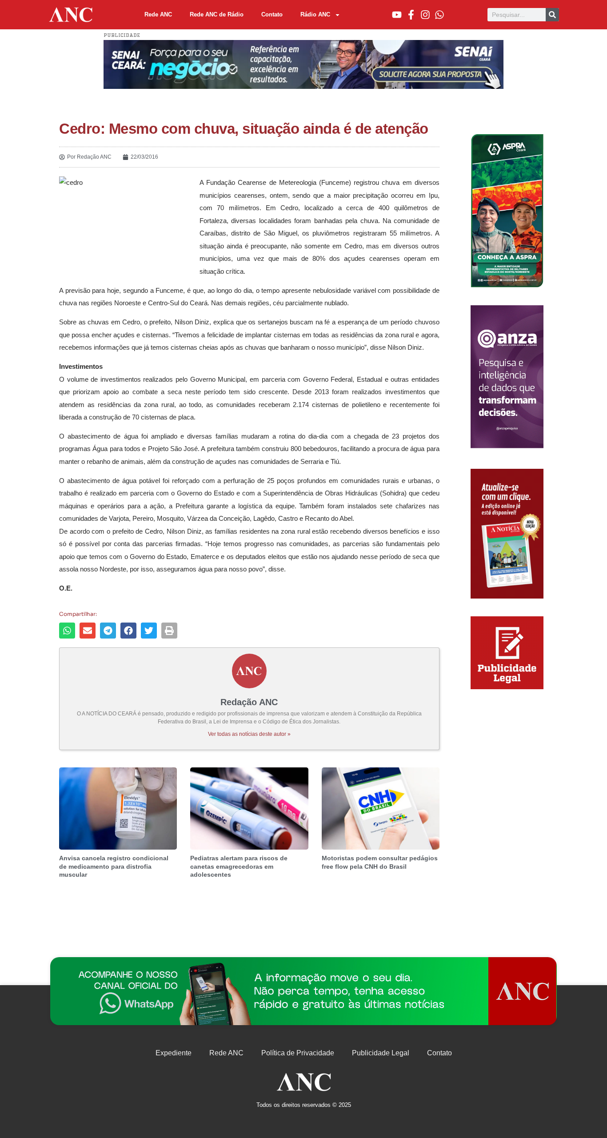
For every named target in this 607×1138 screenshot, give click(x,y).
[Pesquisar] (552, 14)
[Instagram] (425, 15)
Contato (272, 14)
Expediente (174, 1053)
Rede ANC (158, 14)
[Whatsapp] (439, 15)
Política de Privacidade (297, 1053)
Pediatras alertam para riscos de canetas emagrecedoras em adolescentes (239, 866)
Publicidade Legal (380, 1053)
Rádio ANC (315, 14)
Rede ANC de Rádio (217, 14)
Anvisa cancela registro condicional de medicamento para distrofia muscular (113, 866)
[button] (67, 631)
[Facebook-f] (411, 15)
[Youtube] (397, 15)
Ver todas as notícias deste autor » (249, 734)
